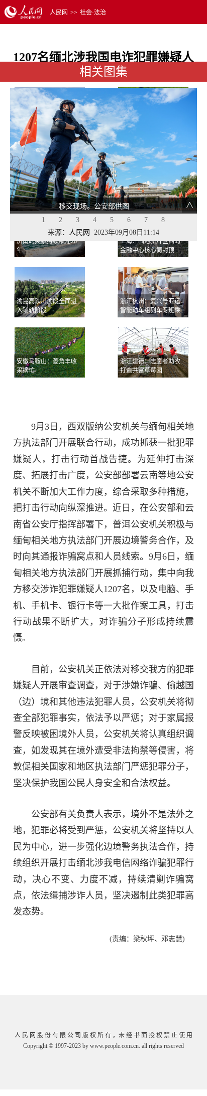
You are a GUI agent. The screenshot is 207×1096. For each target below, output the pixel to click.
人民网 (59, 12)
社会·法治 (93, 12)
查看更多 (168, 390)
